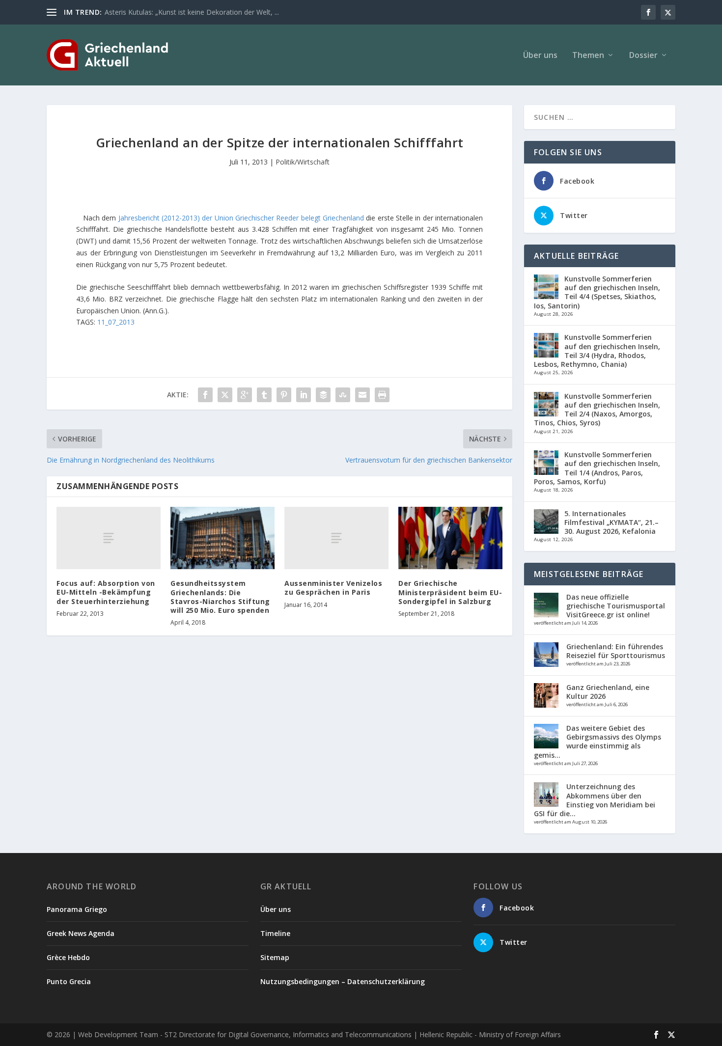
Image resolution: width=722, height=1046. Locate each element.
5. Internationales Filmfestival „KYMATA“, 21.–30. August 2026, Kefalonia (611, 522)
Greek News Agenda (80, 933)
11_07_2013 (116, 322)
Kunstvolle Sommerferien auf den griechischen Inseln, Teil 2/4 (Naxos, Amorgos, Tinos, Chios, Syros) (597, 409)
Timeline (275, 933)
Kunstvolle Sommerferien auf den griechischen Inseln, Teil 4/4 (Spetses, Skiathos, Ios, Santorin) (597, 292)
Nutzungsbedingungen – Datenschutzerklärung (342, 981)
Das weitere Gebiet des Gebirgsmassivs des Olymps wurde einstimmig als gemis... (597, 741)
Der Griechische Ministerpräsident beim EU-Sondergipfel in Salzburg (450, 592)
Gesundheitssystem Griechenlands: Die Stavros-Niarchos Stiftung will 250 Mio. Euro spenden (220, 596)
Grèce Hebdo (68, 957)
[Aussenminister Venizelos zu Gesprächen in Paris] (336, 538)
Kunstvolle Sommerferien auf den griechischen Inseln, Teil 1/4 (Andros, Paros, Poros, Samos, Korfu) (597, 468)
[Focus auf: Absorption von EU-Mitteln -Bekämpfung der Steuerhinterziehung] (108, 538)
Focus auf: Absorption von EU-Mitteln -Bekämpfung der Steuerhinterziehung (105, 592)
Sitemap (274, 957)
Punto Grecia (69, 981)
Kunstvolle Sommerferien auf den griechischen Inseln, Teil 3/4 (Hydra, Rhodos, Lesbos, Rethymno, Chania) (597, 350)
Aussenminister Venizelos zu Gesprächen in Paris (333, 587)
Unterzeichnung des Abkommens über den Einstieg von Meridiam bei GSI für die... (594, 800)
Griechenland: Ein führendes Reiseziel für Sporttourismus (615, 651)
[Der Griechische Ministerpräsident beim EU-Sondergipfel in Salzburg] (450, 538)
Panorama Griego (77, 909)
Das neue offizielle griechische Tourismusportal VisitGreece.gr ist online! (615, 605)
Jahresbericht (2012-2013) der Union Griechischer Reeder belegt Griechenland (241, 217)
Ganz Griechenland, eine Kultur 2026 (607, 692)
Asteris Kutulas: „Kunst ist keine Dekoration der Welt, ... (192, 12)
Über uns (540, 55)
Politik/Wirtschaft (303, 161)
